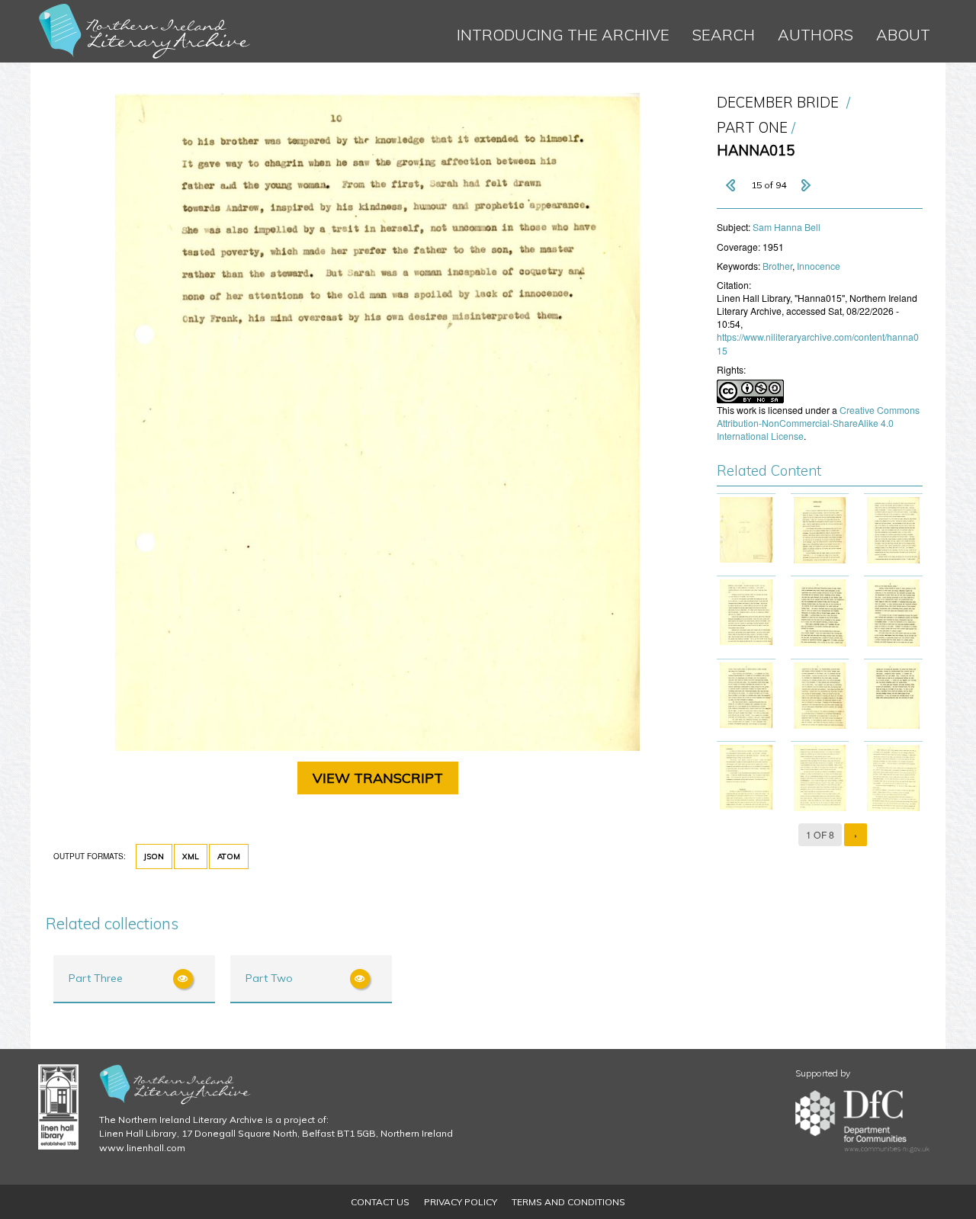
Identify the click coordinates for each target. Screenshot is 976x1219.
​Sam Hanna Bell (786, 226)
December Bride (778, 102)
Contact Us (380, 1202)
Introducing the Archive (563, 34)
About (903, 34)
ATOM (228, 856)
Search (723, 34)
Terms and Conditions (568, 1202)
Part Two (269, 978)
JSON (154, 856)
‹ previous (732, 185)
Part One (752, 127)
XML (190, 856)
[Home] (145, 31)
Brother (777, 265)
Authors (815, 34)
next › (805, 185)
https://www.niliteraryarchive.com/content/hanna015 (818, 343)
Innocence (818, 265)
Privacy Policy (460, 1202)
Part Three (96, 978)
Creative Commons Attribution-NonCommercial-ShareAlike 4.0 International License (818, 422)
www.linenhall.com (142, 1147)
